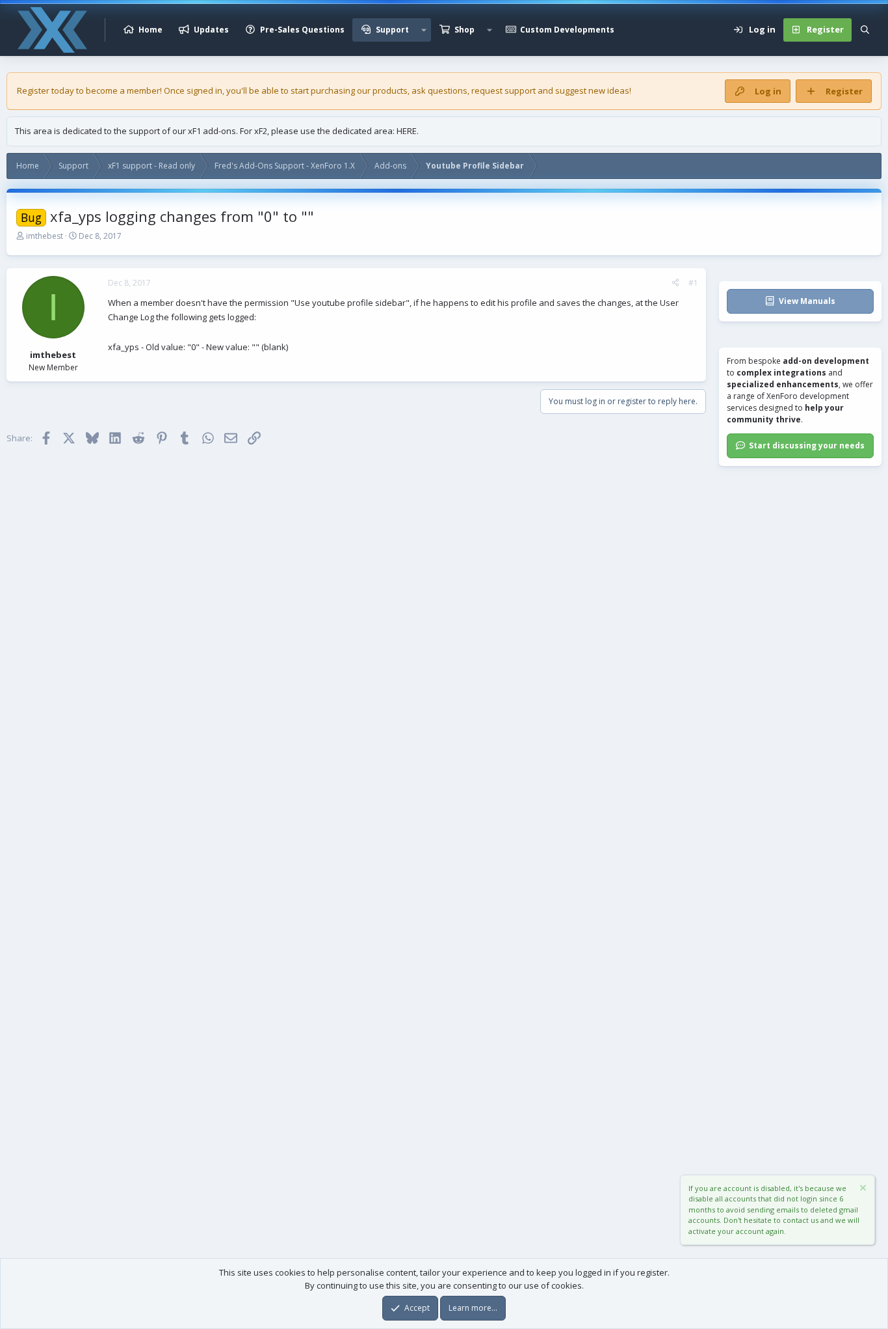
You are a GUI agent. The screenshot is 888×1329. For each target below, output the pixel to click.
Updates (211, 29)
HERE (407, 131)
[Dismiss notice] (862, 1189)
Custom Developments (567, 29)
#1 (693, 282)
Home (150, 29)
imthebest (44, 235)
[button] (424, 30)
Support (392, 29)
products (390, 90)
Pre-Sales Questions (302, 29)
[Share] (675, 283)
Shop (464, 29)
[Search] (865, 30)
